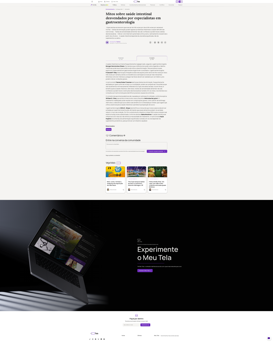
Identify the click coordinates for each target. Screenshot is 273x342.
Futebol (180, 5)
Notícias (123, 5)
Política (115, 5)
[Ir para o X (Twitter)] (98, 339)
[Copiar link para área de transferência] (165, 42)
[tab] (121, 58)
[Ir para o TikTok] (90, 339)
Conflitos (161, 5)
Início (101, 1)
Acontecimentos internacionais (138, 5)
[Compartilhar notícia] (162, 42)
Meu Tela (116, 1)
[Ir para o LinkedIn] (101, 339)
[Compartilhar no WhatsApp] (155, 42)
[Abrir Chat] (269, 338)
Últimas (108, 1)
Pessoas (152, 5)
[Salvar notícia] (150, 42)
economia (171, 5)
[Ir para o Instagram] (93, 339)
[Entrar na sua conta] (177, 1)
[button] (157, 151)
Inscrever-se (145, 325)
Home (123, 335)
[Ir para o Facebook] (95, 339)
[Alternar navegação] (92, 1)
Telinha (118, 42)
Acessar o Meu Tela (144, 270)
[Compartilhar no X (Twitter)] (158, 42)
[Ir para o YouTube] (104, 339)
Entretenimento (110, 9)
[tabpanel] (136, 92)
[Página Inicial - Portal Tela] (136, 1)
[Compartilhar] (123, 190)
